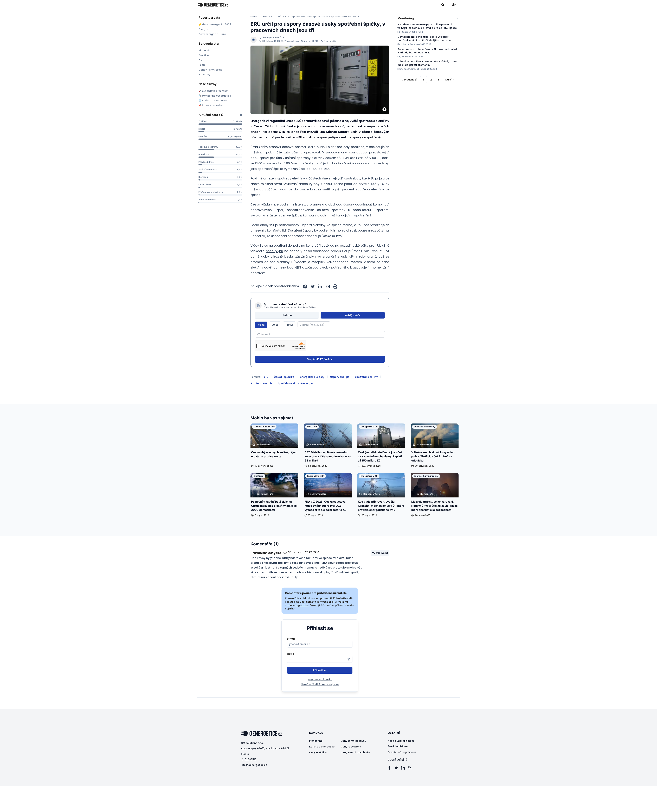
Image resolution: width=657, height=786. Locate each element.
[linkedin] (320, 286)
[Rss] (411, 768)
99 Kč (275, 325)
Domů (253, 16)
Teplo (202, 65)
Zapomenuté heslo (320, 679)
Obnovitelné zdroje (210, 69)
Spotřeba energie (261, 383)
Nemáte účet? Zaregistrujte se (320, 684)
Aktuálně (204, 50)
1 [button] (423, 79)
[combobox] (428, 18)
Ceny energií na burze (212, 34)
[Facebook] (391, 768)
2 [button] (431, 79)
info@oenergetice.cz (254, 765)
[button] (408, 79)
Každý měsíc (353, 315)
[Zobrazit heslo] (348, 659)
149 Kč (289, 325)
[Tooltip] (241, 115)
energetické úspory (312, 377)
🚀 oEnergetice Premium (213, 91)
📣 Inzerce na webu (210, 105)
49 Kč (261, 325)
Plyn (200, 60)
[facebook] (305, 286)
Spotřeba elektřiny (366, 377)
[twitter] (313, 286)
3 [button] (438, 79)
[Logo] (213, 5)
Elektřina (203, 55)
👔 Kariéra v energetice (212, 100)
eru (266, 377)
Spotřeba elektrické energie (295, 383)
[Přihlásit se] (454, 4)
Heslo (290, 654)
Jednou (287, 315)
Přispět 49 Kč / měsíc (320, 359)
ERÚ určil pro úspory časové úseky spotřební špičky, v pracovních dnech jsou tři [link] (318, 16)
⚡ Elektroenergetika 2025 (214, 24)
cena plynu (274, 251)
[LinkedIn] (404, 768)
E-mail (291, 638)
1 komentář (330, 41)
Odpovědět (382, 552)
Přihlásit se (319, 670)
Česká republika (284, 377)
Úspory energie (339, 377)
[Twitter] (398, 768)
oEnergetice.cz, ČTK (273, 37)
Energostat (205, 29)
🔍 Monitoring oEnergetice (214, 95)
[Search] (443, 4)
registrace (301, 605)
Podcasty (204, 74)
